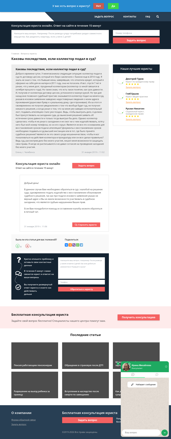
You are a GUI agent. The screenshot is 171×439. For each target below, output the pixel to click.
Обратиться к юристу (81, 289)
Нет (98, 6)
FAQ (147, 16)
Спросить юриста (87, 224)
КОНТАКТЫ (129, 16)
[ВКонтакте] (66, 245)
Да (113, 6)
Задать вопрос (136, 40)
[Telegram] (81, 245)
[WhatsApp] (77, 245)
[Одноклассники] (70, 245)
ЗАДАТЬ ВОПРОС (104, 16)
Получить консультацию (138, 317)
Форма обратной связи (23, 419)
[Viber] (73, 245)
